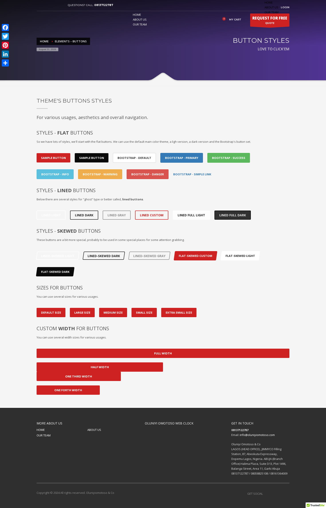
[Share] (5, 63)
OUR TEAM (44, 435)
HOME (269, 2)
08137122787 (103, 5)
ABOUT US (271, 7)
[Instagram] (286, 493)
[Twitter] (46, 5)
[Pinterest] (53, 5)
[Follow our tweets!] (272, 493)
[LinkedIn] (5, 54)
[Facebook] (40, 5)
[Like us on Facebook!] (266, 493)
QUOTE (269, 20)
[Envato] (60, 5)
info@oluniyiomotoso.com (257, 435)
